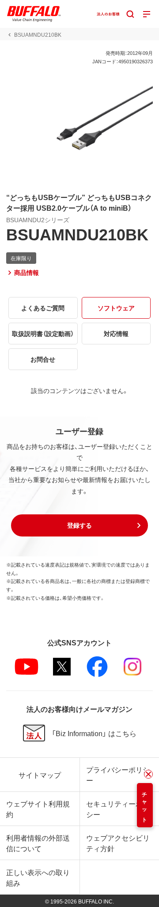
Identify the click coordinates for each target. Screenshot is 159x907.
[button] (79, 525)
